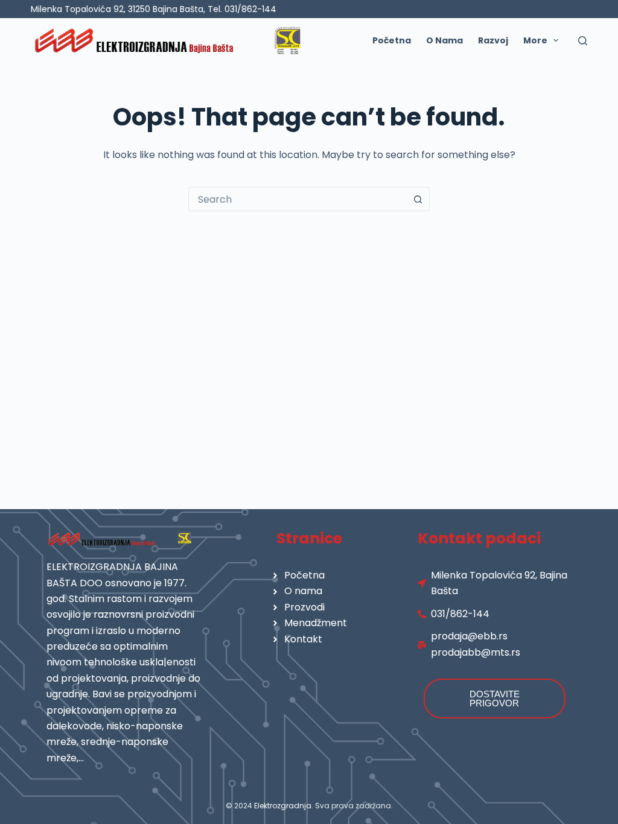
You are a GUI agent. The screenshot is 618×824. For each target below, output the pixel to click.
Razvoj (493, 40)
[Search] (582, 40)
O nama (444, 40)
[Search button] (417, 199)
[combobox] (297, 199)
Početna (391, 40)
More (535, 40)
